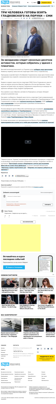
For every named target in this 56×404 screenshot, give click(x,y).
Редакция (3, 350)
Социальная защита (19, 372)
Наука (29, 372)
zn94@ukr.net (30, 353)
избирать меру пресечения (43, 69)
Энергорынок (4, 378)
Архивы (3, 348)
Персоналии (17, 381)
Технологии (31, 374)
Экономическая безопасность (18, 379)
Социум (43, 372)
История (43, 374)
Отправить (48, 204)
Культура (30, 380)
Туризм (43, 378)
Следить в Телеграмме (15, 267)
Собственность (45, 380)
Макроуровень (4, 376)
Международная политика (7, 374)
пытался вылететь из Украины (30, 101)
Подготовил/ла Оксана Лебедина (12, 181)
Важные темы (5, 6)
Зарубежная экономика (20, 374)
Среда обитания (32, 376)
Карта (2, 358)
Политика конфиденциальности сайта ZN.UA (44, 397)
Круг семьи (44, 376)
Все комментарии (28, 221)
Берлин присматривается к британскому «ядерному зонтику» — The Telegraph (9, 334)
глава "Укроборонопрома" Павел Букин (20, 117)
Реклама (3, 352)
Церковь (30, 378)
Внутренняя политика (6, 372)
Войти (35, 2)
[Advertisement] (21, 238)
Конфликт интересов (19, 376)
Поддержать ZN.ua (46, 2)
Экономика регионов (6, 382)
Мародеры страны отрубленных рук (14, 167)
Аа (38, 2)
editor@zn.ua (16, 357)
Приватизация (4, 380)
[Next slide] (54, 6)
